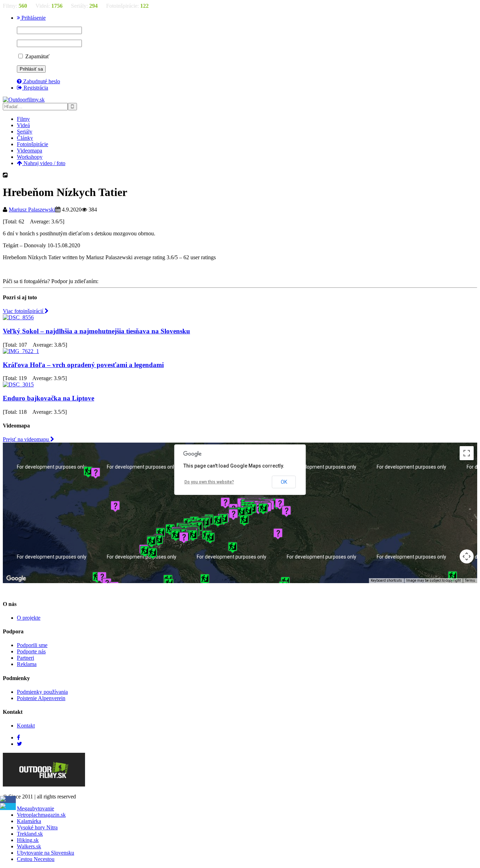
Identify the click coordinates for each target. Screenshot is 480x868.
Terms (470, 580)
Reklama (27, 664)
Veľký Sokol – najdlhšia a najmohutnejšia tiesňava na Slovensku (96, 331)
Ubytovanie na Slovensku (45, 853)
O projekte (28, 618)
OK (284, 482)
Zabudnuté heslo (41, 81)
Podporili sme (32, 645)
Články (25, 138)
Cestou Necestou (35, 859)
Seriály (24, 132)
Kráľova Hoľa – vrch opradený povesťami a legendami (83, 364)
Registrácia (35, 88)
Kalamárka (29, 821)
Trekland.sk (30, 834)
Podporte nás (31, 651)
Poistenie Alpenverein (41, 698)
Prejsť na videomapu (26, 439)
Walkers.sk (29, 846)
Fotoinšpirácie (32, 144)
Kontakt (26, 726)
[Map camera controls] (467, 556)
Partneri (25, 658)
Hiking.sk (28, 840)
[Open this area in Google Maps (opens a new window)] (16, 578)
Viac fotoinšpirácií (24, 311)
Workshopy (30, 157)
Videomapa (29, 151)
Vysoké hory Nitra (37, 827)
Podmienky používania (42, 692)
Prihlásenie (33, 18)
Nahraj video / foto (43, 163)
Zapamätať (37, 56)
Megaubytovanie (35, 808)
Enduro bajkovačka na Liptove (48, 398)
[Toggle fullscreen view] (467, 453)
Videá (23, 125)
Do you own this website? (209, 481)
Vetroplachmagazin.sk (41, 815)
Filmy (23, 119)
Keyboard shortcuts (386, 580)
